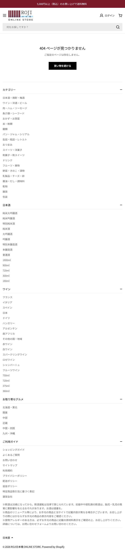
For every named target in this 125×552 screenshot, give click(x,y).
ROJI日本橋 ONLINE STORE (26, 546)
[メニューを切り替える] (5, 15)
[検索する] (118, 27)
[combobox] (62, 27)
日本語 (6, 537)
